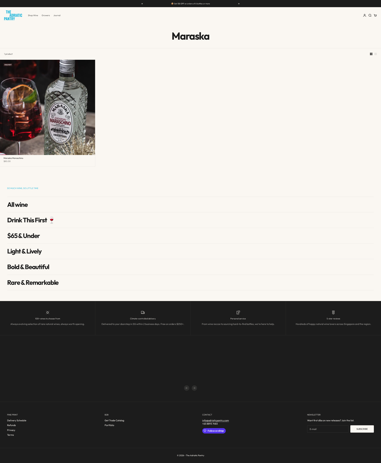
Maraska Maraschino (13, 158)
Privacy (11, 430)
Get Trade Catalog (114, 420)
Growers (46, 15)
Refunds (11, 425)
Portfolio (109, 425)
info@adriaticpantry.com (215, 420)
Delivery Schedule (16, 420)
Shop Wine (33, 15)
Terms (10, 434)
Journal (56, 15)
